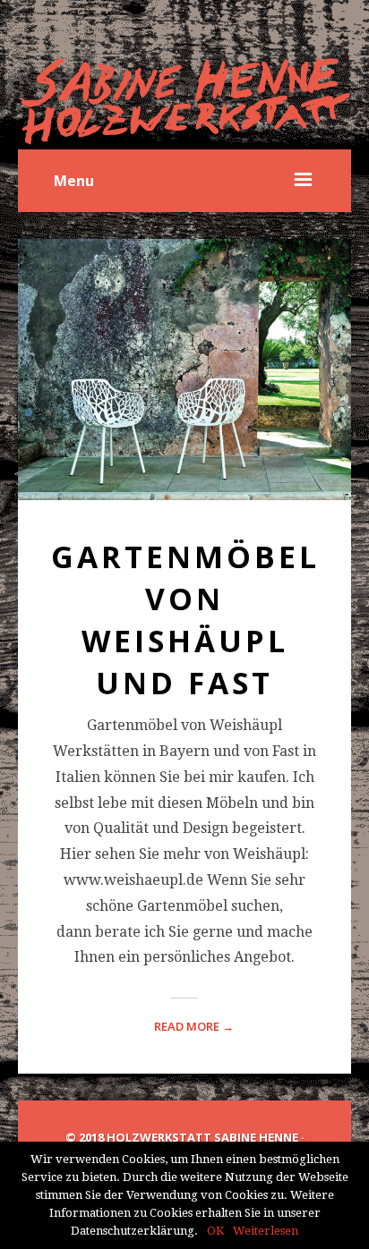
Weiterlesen (265, 1230)
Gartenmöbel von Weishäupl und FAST (185, 619)
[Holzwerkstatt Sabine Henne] (184, 101)
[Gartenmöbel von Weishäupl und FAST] (184, 369)
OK (215, 1230)
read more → (194, 1026)
